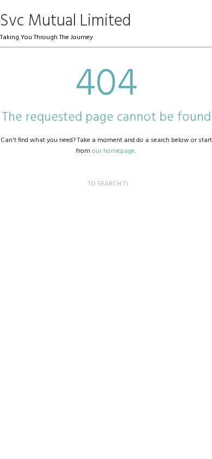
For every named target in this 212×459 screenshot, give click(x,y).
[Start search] (79, 173)
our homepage (113, 151)
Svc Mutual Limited (65, 21)
